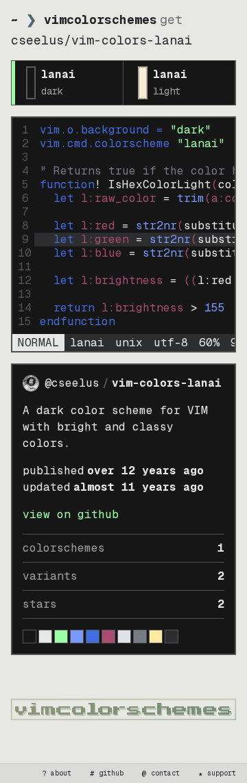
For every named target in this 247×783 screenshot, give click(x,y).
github (107, 773)
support (217, 773)
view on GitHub (71, 514)
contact (161, 773)
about (57, 773)
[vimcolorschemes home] (123, 709)
